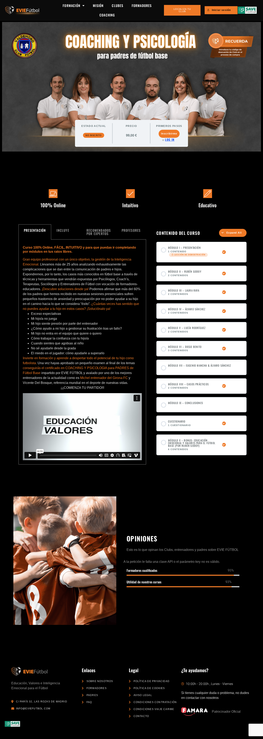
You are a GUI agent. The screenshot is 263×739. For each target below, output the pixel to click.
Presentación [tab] (35, 230)
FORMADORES (142, 5)
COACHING (107, 15)
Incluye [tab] (63, 230)
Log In (169, 139)
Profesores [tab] (131, 230)
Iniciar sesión (221, 10)
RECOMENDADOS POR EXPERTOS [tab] (99, 232)
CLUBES (117, 5)
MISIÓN (98, 5)
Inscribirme (169, 133)
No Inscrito (93, 135)
